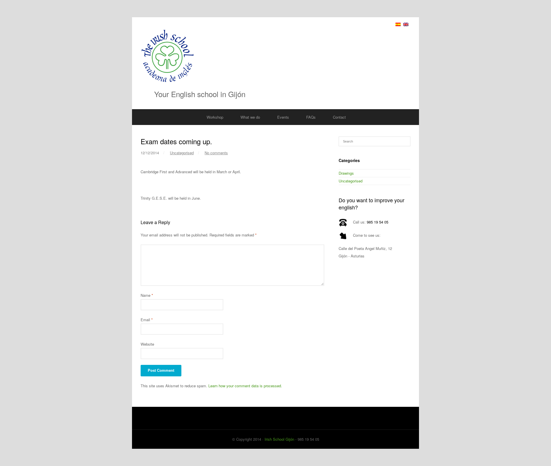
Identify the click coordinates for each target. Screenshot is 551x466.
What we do (250, 117)
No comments (216, 152)
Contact (339, 117)
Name (147, 295)
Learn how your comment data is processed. (245, 385)
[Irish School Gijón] (275, 56)
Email (147, 319)
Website (147, 344)
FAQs (311, 117)
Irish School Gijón (279, 439)
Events (283, 117)
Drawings (346, 173)
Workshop (215, 117)
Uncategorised (182, 152)
